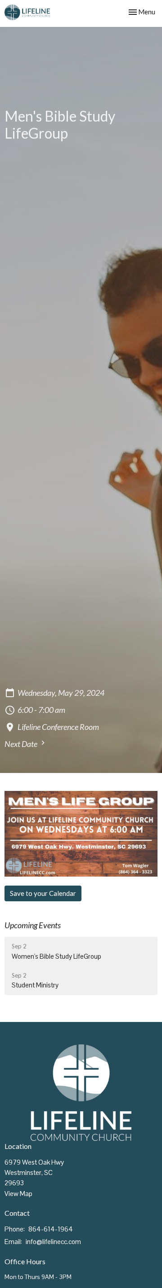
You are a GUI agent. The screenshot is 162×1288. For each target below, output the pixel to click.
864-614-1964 (50, 1229)
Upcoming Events (32, 925)
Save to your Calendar (43, 893)
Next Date (21, 744)
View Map (18, 1193)
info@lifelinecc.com (53, 1241)
